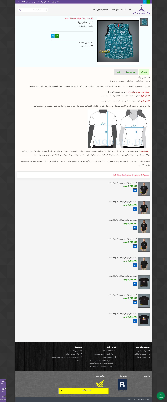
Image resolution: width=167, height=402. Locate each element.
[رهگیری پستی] (100, 383)
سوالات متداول (142, 351)
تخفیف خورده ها (99, 9)
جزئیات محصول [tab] (131, 72)
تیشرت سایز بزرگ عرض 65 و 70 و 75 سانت (123, 183)
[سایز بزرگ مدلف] (141, 9)
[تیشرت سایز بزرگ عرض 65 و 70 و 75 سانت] (144, 188)
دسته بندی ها (118, 9)
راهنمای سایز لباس (140, 354)
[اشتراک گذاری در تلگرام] (144, 2)
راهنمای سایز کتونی (140, 357)
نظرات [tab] (118, 72)
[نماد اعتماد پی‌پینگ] (122, 385)
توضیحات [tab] (144, 72)
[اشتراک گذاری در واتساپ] (148, 2)
